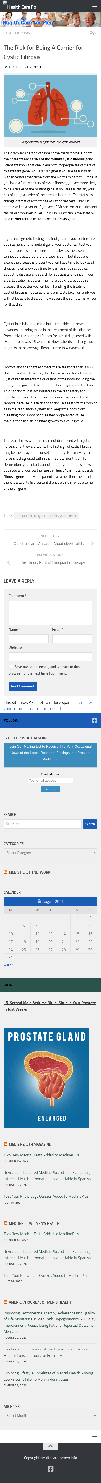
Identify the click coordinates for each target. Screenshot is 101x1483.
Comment (17, 596)
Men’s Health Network (29, 872)
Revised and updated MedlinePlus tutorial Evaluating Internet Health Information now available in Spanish (47, 1175)
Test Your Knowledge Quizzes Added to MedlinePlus (46, 1196)
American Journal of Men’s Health (40, 1302)
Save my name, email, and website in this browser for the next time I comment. (44, 670)
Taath (13, 67)
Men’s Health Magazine (30, 1144)
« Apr (8, 965)
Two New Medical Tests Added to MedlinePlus (41, 1155)
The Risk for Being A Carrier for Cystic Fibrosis (46, 516)
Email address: (50, 774)
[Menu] (95, 6)
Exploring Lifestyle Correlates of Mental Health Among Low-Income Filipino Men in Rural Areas (48, 1376)
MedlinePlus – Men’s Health (34, 1223)
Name (14, 629)
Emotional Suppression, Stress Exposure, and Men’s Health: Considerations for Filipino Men (45, 1352)
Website (15, 647)
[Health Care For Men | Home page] (25, 6)
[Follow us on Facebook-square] (94, 720)
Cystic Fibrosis (17, 33)
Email (57, 629)
